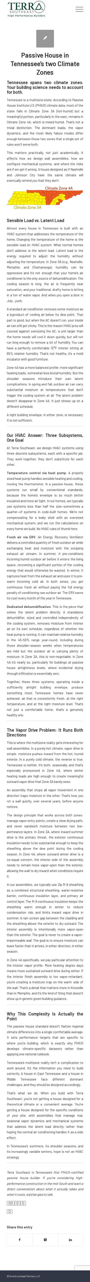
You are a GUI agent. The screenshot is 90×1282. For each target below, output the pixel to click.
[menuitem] (77, 9)
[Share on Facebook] (19, 1240)
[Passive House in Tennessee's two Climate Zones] (45, 39)
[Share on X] (45, 1240)
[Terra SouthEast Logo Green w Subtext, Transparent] (37, 9)
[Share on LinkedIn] (70, 1240)
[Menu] (77, 9)
